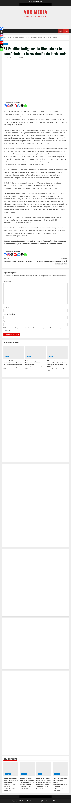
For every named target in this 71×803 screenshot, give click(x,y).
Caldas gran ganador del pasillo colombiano (17, 259)
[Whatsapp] (25, 105)
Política (40, 774)
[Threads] (22, 105)
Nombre (6, 307)
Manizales (57, 774)
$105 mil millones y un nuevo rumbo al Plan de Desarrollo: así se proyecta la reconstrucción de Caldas (57, 364)
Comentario (7, 281)
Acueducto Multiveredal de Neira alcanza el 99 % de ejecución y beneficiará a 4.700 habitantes (10, 782)
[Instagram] (8, 105)
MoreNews (45, 801)
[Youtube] (15, 105)
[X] (11, 105)
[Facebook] (5, 105)
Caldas (5, 44)
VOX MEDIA (35, 12)
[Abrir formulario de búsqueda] (56, 31)
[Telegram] (18, 105)
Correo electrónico (10, 314)
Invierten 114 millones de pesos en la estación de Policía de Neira (52, 261)
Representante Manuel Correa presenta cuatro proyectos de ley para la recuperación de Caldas (43, 781)
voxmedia (6, 58)
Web (4, 321)
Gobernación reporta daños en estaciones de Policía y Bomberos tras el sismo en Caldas (27, 781)
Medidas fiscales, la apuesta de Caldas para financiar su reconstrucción (34, 363)
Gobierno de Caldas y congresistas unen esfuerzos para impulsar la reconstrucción (12, 363)
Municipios (7, 774)
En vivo (66, 31)
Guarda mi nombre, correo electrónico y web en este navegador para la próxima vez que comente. (33, 329)
